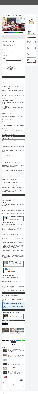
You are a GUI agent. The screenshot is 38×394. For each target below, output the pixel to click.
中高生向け (33, 392)
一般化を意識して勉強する (10, 69)
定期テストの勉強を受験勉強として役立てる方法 (12, 68)
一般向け (35, 392)
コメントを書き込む (13, 384)
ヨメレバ (9, 269)
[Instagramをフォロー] (14, 344)
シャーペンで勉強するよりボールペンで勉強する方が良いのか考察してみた (13, 333)
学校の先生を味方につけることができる (12, 66)
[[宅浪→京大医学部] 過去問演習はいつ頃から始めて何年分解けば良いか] (20, 330)
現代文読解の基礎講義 (9, 268)
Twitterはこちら (4, 322)
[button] (21, 32)
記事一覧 (30, 392)
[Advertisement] (19, 9)
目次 (12, 60)
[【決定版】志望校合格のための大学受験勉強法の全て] (5, 330)
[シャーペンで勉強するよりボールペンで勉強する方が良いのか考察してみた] (13, 330)
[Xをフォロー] (12, 344)
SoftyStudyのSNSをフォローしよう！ (11, 74)
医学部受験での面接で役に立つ (11, 67)
